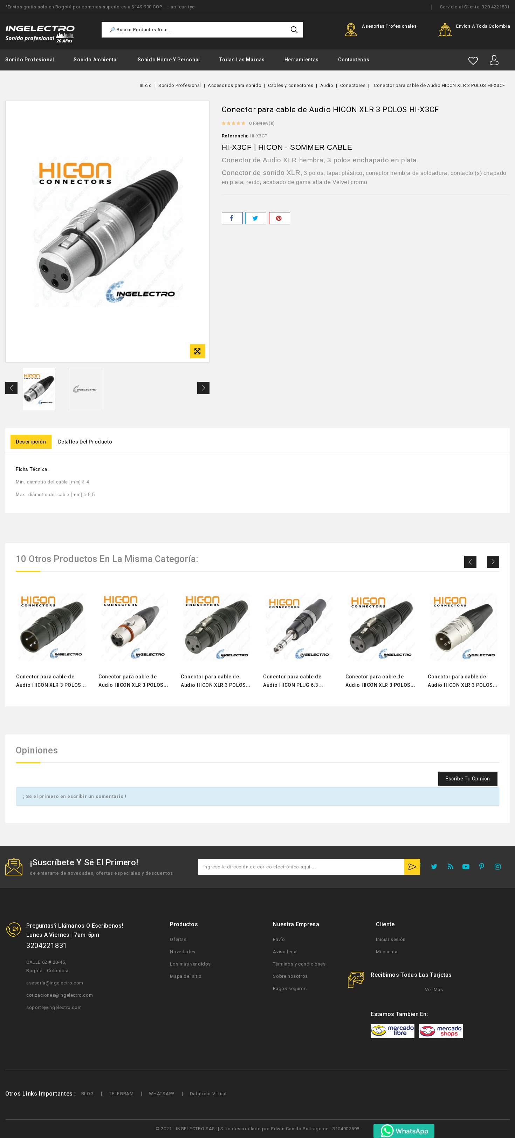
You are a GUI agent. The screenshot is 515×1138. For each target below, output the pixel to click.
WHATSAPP (161, 1093)
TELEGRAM (121, 1093)
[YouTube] (468, 868)
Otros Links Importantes (39, 1093)
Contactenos (354, 59)
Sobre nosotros (290, 976)
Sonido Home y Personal (169, 59)
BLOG (87, 1093)
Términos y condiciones (299, 964)
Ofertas (178, 939)
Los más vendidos (190, 964)
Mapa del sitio (185, 976)
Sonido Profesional (29, 59)
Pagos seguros (290, 988)
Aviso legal (285, 951)
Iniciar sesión (390, 939)
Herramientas (301, 59)
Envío (279, 939)
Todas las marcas (242, 59)
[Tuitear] (256, 218)
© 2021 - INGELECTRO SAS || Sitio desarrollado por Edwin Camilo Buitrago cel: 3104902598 (257, 1128)
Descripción (31, 442)
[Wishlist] (473, 61)
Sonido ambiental (96, 59)
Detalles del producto (85, 442)
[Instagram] (500, 868)
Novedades (182, 951)
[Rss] (452, 868)
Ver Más (433, 989)
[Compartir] (232, 218)
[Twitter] (436, 868)
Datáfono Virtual (208, 1093)
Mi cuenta (386, 951)
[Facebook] (421, 868)
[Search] (294, 30)
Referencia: (235, 135)
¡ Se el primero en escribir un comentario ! (74, 796)
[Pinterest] (279, 218)
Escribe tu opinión (468, 778)
